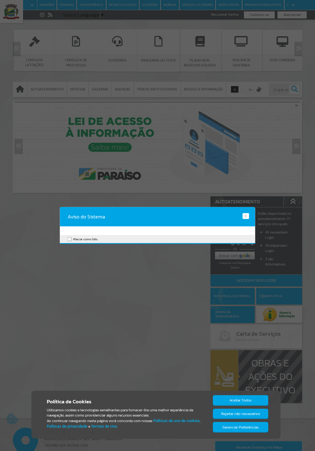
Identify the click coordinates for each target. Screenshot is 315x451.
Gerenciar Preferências (240, 427)
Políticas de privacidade (67, 426)
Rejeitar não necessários (240, 414)
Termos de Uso (104, 426)
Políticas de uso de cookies (176, 420)
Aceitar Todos (240, 400)
